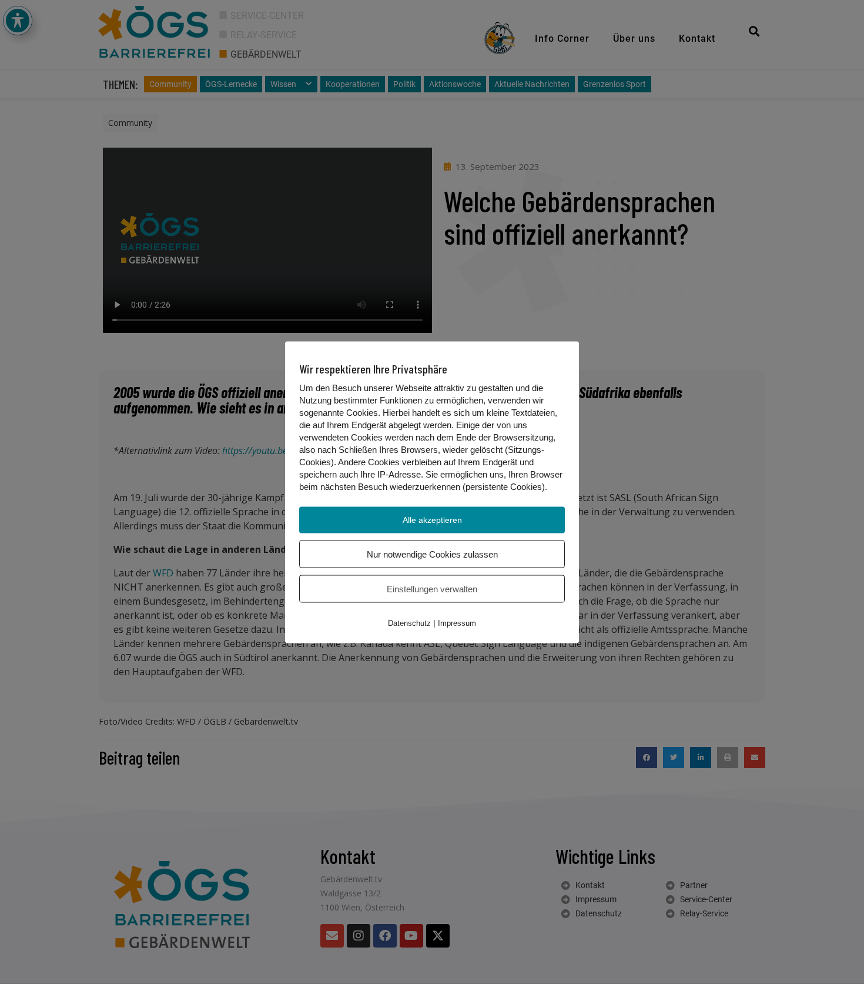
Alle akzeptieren (432, 519)
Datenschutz (409, 622)
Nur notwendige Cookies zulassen (432, 554)
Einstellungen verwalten (432, 588)
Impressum (457, 622)
